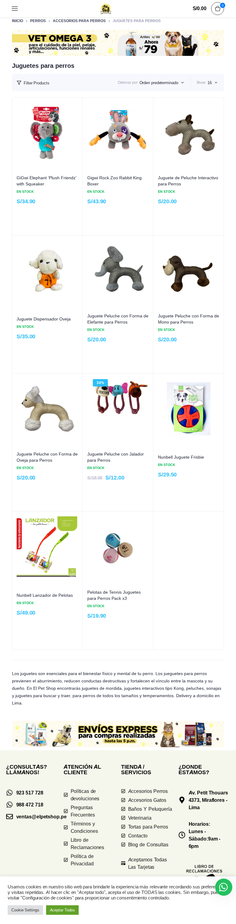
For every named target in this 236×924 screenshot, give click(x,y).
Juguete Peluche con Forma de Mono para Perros (188, 318)
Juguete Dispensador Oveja (44, 318)
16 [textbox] (209, 82)
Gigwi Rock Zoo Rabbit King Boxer (114, 180)
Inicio (17, 21)
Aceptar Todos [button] (62, 909)
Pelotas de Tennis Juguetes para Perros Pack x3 (114, 595)
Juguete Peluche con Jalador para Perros (115, 457)
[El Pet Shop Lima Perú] (106, 8)
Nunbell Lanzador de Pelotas (45, 595)
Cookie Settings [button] (25, 909)
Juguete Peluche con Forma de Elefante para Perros (117, 318)
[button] (118, 43)
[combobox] (162, 82)
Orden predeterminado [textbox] (159, 82)
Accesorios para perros (79, 21)
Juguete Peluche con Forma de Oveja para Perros (47, 457)
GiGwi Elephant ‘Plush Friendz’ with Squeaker (47, 180)
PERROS (38, 21)
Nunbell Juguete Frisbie (181, 457)
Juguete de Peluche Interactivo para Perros (188, 180)
